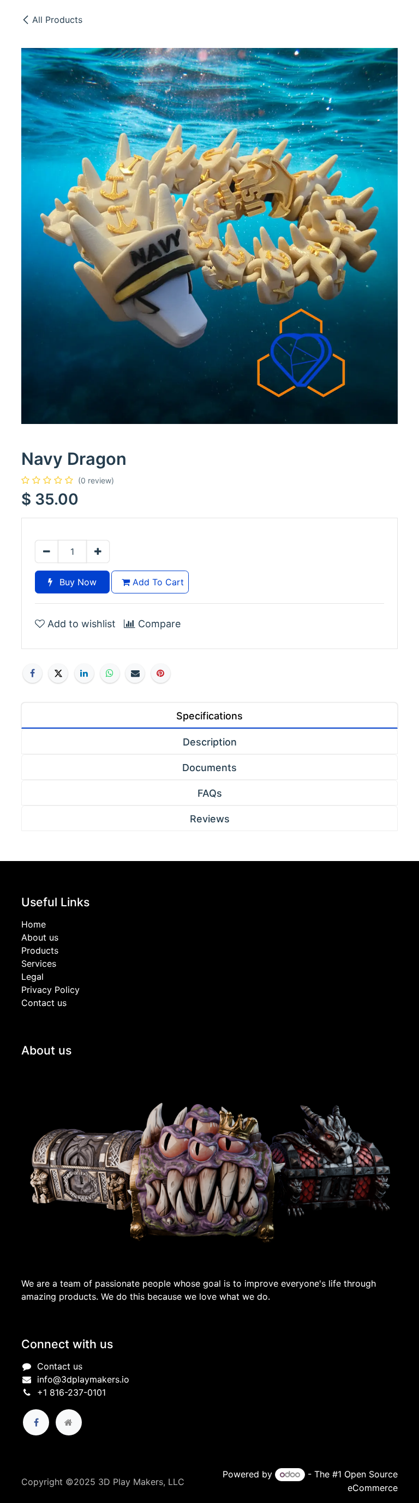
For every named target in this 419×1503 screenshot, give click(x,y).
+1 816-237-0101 (71, 1392)
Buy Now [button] (77, 582)
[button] (158, 1473)
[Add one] (98, 551)
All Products (57, 19)
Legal (32, 976)
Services (38, 963)
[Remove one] (46, 551)
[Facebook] (32, 673)
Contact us (44, 1002)
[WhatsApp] (109, 673)
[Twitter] (58, 673)
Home (33, 924)
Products (39, 950)
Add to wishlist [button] (80, 623)
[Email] (135, 673)
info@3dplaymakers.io (83, 1379)
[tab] (209, 715)
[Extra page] (69, 1422)
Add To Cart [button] (157, 582)
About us (39, 937)
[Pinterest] (160, 673)
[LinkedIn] (84, 673)
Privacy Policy (50, 989)
